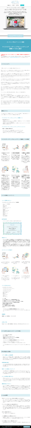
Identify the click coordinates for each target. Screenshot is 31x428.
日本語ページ (9, 5)
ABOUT (13, 5)
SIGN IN (22, 5)
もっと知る (3, 427)
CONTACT (17, 5)
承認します (26, 426)
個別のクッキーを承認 (8, 427)
